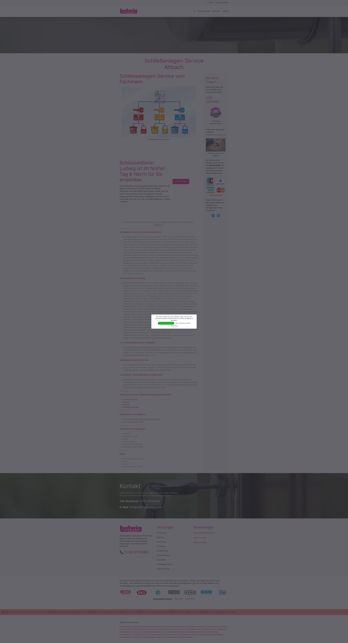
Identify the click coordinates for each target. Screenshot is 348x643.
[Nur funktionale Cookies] (346, 321)
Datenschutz (174, 326)
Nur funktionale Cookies (183, 323)
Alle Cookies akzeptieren (166, 323)
